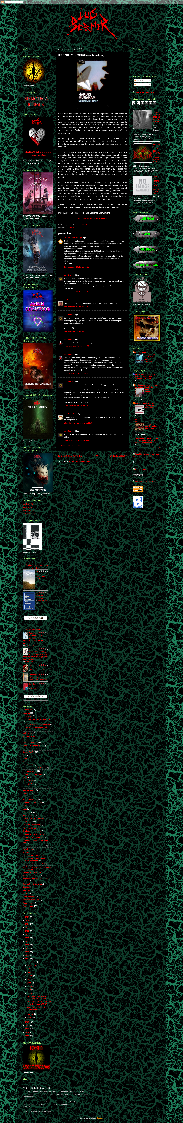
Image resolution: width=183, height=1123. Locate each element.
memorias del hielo (30, 828)
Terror (25, 893)
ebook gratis (27, 784)
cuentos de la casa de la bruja (34, 768)
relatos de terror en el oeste (33, 855)
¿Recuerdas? (28, 710)
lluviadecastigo (28, 815)
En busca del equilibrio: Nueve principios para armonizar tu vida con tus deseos (33, 638)
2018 (27, 945)
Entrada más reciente (70, 455)
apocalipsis (27, 716)
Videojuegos (27, 903)
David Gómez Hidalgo (73, 238)
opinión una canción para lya (34, 846)
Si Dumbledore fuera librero (146, 438)
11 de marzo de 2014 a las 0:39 (76, 346)
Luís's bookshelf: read (36, 629)
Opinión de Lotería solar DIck (34, 834)
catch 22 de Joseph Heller (33, 746)
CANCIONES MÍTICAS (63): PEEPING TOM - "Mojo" (38, 997)
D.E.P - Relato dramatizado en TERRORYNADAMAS (156, 117)
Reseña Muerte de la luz (32, 884)
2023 (27, 927)
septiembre (32, 972)
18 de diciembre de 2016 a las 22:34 (78, 423)
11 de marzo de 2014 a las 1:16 (76, 406)
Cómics (25, 758)
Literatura (70, 228)
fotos (24, 796)
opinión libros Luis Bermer (33, 837)
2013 (27, 1022)
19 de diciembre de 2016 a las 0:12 (78, 440)
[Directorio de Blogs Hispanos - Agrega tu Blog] (146, 456)
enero (29, 1017)
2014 (27, 959)
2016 (27, 952)
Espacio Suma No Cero (145, 403)
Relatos (26, 852)
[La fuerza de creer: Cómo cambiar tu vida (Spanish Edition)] (29, 588)
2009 (27, 1036)
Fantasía (26, 793)
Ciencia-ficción (28, 752)
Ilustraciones (27, 806)
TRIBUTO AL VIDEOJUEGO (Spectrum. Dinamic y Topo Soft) (156, 153)
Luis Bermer (69, 275)
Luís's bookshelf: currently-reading (36, 566)
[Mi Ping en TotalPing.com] (138, 475)
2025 (27, 920)
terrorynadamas (29, 897)
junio (29, 983)
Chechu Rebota (70, 414)
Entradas (139, 80)
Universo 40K (141, 352)
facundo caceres (29, 790)
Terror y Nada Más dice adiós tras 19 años (151, 426)
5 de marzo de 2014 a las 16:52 (76, 307)
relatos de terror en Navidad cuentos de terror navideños (37, 859)
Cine (24, 755)
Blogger (100, 1118)
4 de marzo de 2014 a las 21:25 (76, 267)
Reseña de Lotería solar (32, 872)
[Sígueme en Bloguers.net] (138, 507)
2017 (27, 948)
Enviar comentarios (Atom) (79, 461)
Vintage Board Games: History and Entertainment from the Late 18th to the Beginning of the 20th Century (35, 654)
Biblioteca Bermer (29, 736)
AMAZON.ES (28, 504)
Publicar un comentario (70, 445)
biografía (26, 739)
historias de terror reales (32, 803)
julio (29, 979)
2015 (27, 955)
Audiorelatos (27, 733)
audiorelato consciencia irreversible (36, 719)
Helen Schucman (43, 600)
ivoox (25, 809)
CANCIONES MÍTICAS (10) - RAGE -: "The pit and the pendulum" (156, 185)
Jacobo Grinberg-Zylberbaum (38, 679)
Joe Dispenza (34, 688)
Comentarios (141, 85)
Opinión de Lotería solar (32, 831)
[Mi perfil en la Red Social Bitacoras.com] (139, 469)
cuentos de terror (29, 771)
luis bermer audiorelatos (32, 825)
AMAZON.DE (28, 507)
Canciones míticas (30, 742)
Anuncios (26, 713)
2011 (27, 1029)
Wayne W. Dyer (42, 581)
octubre (30, 969)
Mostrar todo (156, 448)
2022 (27, 931)
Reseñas (26, 887)
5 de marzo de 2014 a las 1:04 (76, 292)
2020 (27, 938)
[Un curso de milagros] (29, 610)
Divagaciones (28, 780)
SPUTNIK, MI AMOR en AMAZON (92, 218)
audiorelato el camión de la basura (36, 725)
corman (26, 761)
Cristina (67, 300)
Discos (25, 777)
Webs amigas (28, 906)
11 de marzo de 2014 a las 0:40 (76, 373)
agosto (30, 976)
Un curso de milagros (39, 595)
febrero (30, 1014)
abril (29, 990)
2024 (27, 924)
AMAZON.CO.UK (29, 513)
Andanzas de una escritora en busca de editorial (146, 386)
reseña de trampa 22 (31, 875)
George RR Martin (30, 799)
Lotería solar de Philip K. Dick (34, 818)
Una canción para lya (31, 900)
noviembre (31, 965)
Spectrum (26, 890)
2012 (27, 1025)
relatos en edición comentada (34, 864)
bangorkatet (69, 339)
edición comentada (30, 787)
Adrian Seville (29, 661)
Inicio (96, 455)
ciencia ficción (28, 749)
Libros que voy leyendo (145, 374)
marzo (30, 993)
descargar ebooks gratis (32, 774)
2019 (27, 941)
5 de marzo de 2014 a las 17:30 (76, 331)
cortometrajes (28, 765)
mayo (29, 986)
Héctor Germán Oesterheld (38, 670)
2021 (27, 934)
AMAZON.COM (29, 510)
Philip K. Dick (28, 849)
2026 (27, 917)
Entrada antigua (118, 455)
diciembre (31, 962)
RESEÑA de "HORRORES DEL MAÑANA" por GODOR (39, 1003)
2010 (27, 1032)
